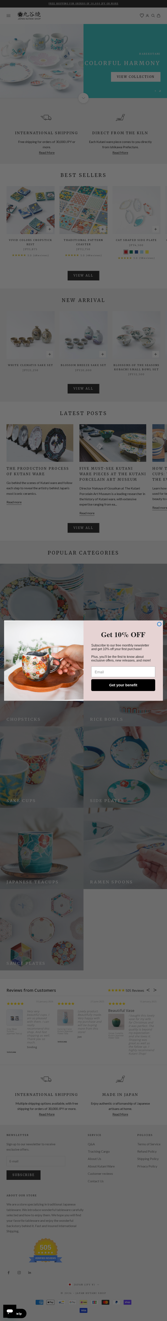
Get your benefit (123, 685)
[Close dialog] (159, 624)
